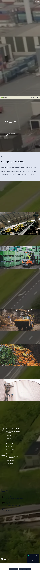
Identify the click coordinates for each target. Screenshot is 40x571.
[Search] (35, 2)
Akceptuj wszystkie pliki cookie (25, 569)
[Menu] (38, 2)
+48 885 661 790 (19, 498)
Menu (38, 97)
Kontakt (32, 97)
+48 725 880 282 (19, 505)
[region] (20, 567)
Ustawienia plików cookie (13, 569)
